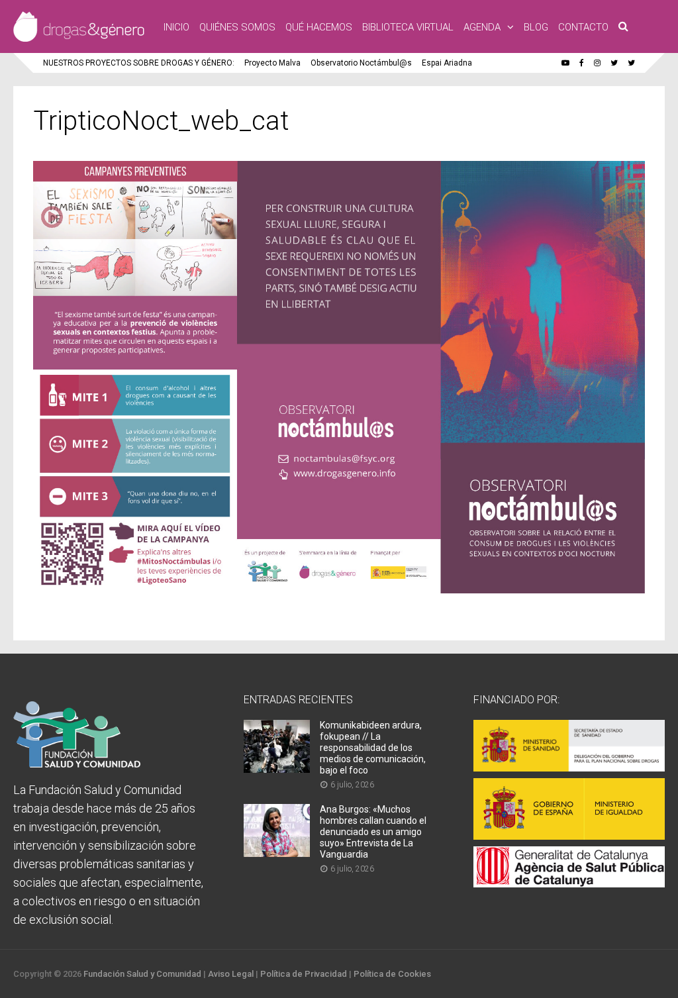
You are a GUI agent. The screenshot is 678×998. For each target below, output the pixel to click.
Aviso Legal (231, 974)
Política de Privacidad (303, 974)
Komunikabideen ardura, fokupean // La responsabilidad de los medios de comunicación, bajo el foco (373, 747)
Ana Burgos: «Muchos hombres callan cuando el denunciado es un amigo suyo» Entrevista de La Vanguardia (373, 832)
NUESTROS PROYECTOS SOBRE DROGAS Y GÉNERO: (138, 63)
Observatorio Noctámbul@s (361, 63)
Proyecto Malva (272, 63)
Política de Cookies (392, 974)
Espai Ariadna (447, 63)
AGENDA (482, 27)
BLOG (536, 27)
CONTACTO (583, 27)
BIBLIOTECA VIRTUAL (408, 27)
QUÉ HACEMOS (318, 27)
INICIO (176, 27)
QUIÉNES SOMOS (237, 27)
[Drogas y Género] (78, 39)
